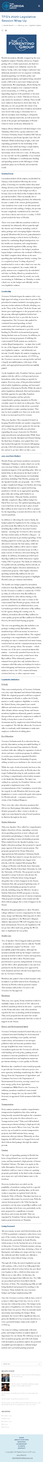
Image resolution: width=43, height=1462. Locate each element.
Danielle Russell (8, 25)
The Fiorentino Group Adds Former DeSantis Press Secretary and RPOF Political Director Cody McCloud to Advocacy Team (21, 1403)
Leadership (21, 1444)
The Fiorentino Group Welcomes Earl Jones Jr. (15, 1399)
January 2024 (6, 1418)
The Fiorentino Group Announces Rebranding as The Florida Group (26, 1375)
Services (21, 1442)
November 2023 (7, 1421)
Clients (21, 1446)
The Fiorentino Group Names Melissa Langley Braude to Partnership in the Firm (25, 1385)
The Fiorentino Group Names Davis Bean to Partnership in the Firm (20, 1394)
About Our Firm (21, 1440)
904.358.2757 (21, 1455)
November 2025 (7, 1416)
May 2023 (5, 1424)
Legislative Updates (35, 25)
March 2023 (5, 1427)
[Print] (7, 30)
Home (21, 1437)
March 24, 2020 (22, 25)
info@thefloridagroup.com (22, 1458)
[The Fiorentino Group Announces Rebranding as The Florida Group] (6, 1378)
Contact (21, 1448)
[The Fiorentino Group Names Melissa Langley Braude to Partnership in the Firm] (6, 1387)
